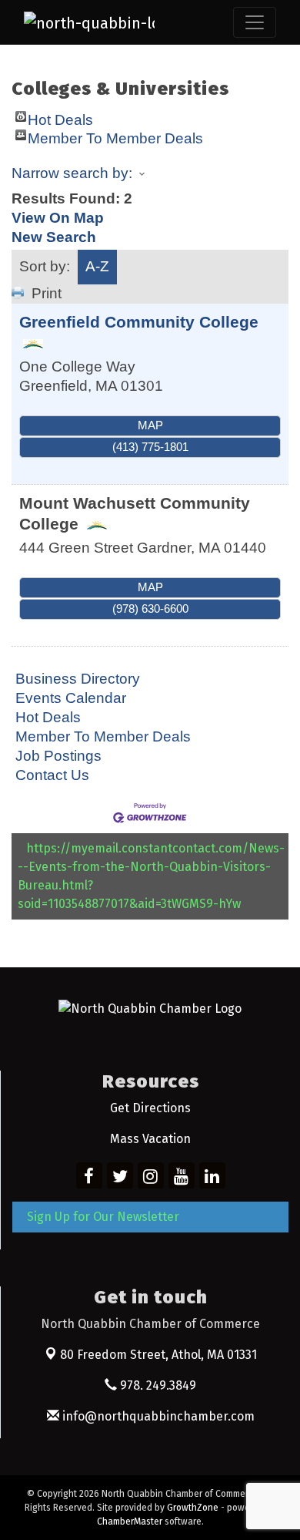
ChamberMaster (129, 1521)
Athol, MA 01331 (158, 1354)
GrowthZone (192, 1507)
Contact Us (52, 775)
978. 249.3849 (156, 1385)
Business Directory (77, 679)
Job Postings (58, 756)
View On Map (58, 218)
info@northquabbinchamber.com (157, 1416)
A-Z (97, 266)
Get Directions (150, 1108)
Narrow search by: (72, 173)
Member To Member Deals (115, 135)
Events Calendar (70, 698)
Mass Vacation (150, 1138)
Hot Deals (60, 117)
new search (54, 237)
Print (47, 293)
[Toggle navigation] (254, 22)
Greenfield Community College (138, 322)
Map (150, 425)
